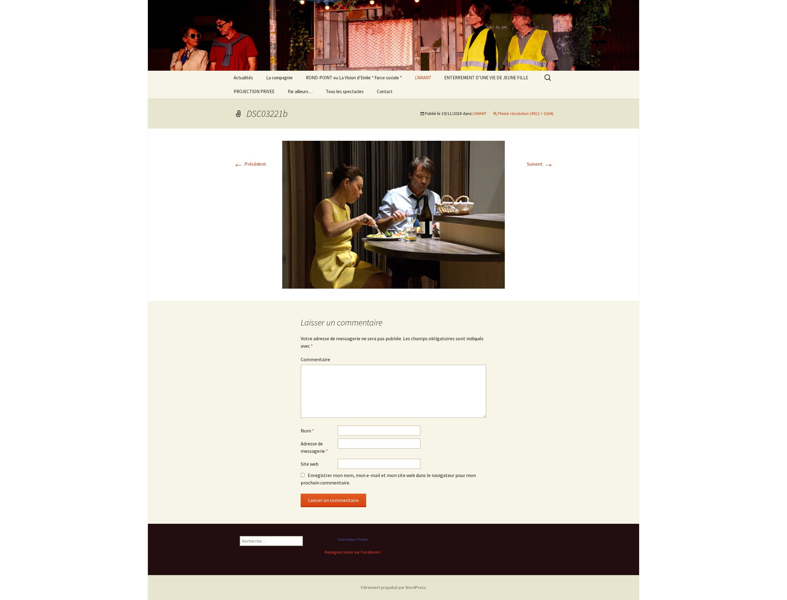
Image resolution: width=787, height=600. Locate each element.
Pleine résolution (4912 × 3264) (525, 113)
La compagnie (279, 78)
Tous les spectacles (345, 91)
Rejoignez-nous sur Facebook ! (353, 552)
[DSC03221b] (393, 214)
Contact (385, 91)
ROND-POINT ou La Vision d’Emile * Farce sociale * (354, 78)
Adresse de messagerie (314, 447)
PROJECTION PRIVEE (254, 91)
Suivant (540, 164)
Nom (307, 431)
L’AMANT (423, 78)
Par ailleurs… (300, 91)
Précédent (250, 164)
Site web (309, 464)
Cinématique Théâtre (352, 539)
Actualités (243, 78)
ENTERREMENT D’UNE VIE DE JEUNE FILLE (486, 78)
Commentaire (315, 359)
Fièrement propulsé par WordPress (393, 587)
